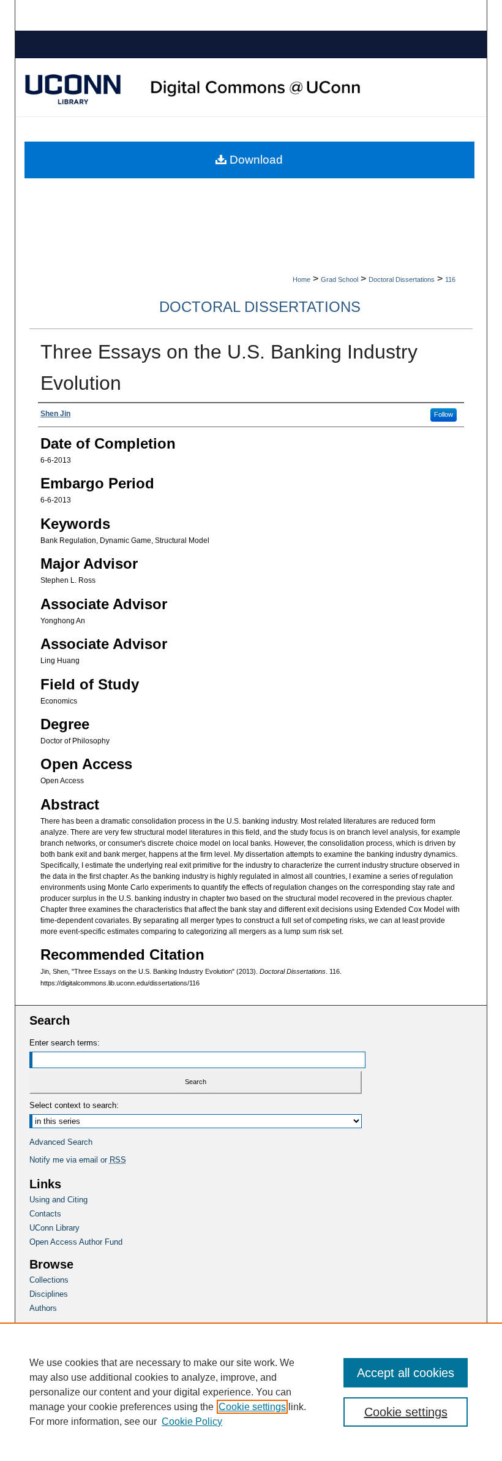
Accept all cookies (405, 1372)
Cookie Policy (192, 1421)
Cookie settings (252, 1407)
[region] (251, 1391)
